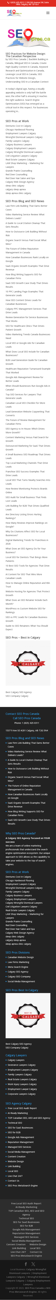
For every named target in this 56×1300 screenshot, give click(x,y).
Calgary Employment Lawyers (21, 148)
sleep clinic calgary (15, 185)
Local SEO (13, 1171)
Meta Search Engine (18, 966)
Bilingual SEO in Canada (26, 63)
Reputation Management (21, 1142)
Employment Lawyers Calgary (21, 133)
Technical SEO (15, 1122)
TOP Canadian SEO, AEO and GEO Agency (29, 1117)
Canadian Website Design (21, 957)
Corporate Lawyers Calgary (21, 1093)
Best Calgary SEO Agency (19, 692)
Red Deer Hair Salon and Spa (20, 178)
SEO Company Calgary (17, 695)
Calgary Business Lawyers (19, 144)
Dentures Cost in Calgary (18, 125)
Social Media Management (21, 981)
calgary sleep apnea (16, 189)
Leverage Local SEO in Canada (21, 74)
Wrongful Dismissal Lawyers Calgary (24, 137)
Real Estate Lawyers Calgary (20, 159)
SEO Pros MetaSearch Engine (23, 1185)
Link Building (14, 1166)
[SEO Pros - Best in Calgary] (28, 663)
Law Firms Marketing (18, 962)
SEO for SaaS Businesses (20, 1127)
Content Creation (17, 1156)
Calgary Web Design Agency (20, 181)
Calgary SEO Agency (18, 971)
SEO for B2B (14, 1132)
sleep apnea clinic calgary (18, 193)
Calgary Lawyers (16, 1059)
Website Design (16, 1161)
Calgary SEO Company (19, 976)
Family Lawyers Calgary (17, 140)
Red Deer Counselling (16, 174)
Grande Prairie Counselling (19, 170)
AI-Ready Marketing (18, 1113)
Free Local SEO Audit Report (22, 1108)
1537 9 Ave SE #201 (16, 730)
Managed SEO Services (19, 1146)
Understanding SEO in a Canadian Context (27, 81)
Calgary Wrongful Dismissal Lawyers (24, 151)
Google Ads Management (21, 1137)
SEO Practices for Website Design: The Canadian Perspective (26, 55)
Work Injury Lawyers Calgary (22, 1084)
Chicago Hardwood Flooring (20, 129)
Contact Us (13, 1180)
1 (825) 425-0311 (30, 722)
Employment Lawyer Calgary (22, 1089)
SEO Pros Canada (17, 59)
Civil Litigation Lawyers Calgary (21, 155)
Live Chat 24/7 (15, 1175)
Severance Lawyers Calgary (21, 1064)
